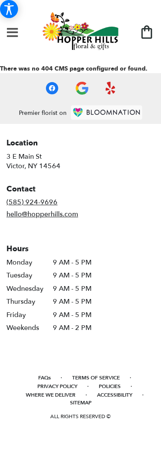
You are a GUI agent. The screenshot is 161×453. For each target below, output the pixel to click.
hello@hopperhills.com (42, 214)
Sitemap (80, 402)
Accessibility (114, 394)
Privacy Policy (57, 386)
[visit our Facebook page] (52, 88)
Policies (110, 386)
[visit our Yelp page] (110, 88)
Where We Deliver (51, 394)
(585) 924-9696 (32, 202)
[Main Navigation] (12, 33)
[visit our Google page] (82, 88)
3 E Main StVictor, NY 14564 (33, 161)
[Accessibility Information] (9, 9)
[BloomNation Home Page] (106, 112)
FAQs (44, 377)
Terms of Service (96, 377)
